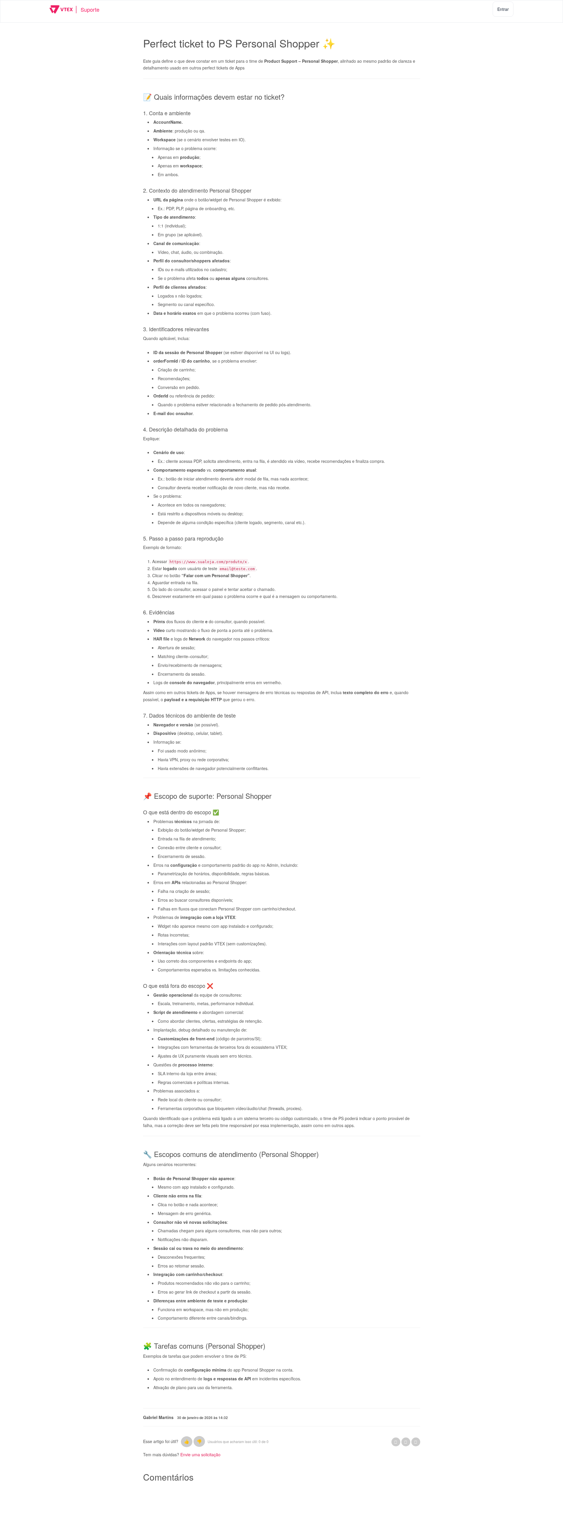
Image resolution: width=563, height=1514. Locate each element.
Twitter (405, 1441)
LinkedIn (415, 1441)
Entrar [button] (503, 9)
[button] (186, 1441)
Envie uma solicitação (200, 1454)
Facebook (395, 1441)
